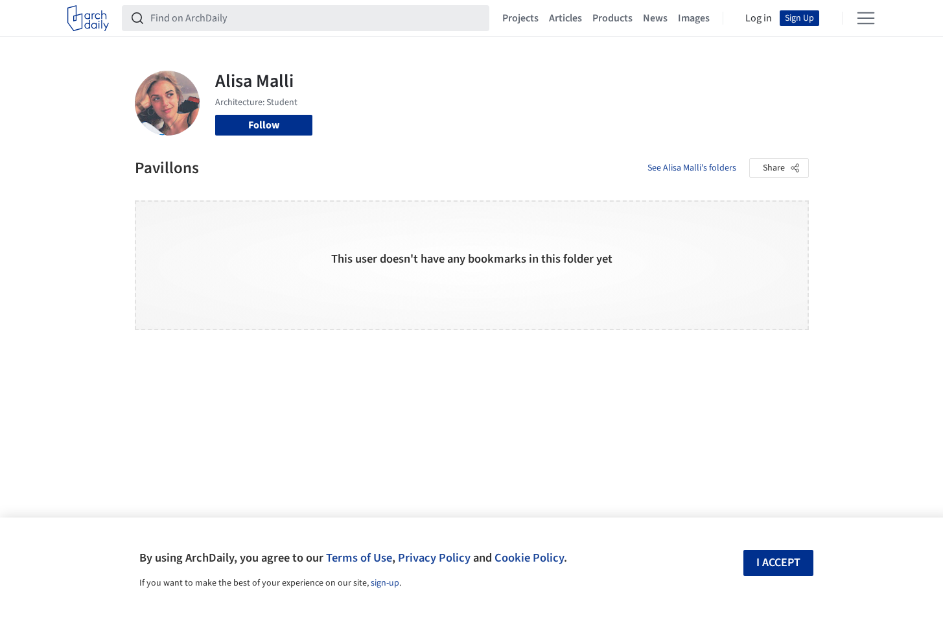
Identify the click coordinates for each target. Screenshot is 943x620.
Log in (758, 18)
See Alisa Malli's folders (691, 168)
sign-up (385, 583)
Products (612, 18)
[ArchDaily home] (88, 18)
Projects (520, 18)
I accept (778, 562)
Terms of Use (359, 557)
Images (694, 18)
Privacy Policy (434, 557)
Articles (565, 18)
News (655, 18)
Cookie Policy (529, 557)
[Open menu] (866, 18)
